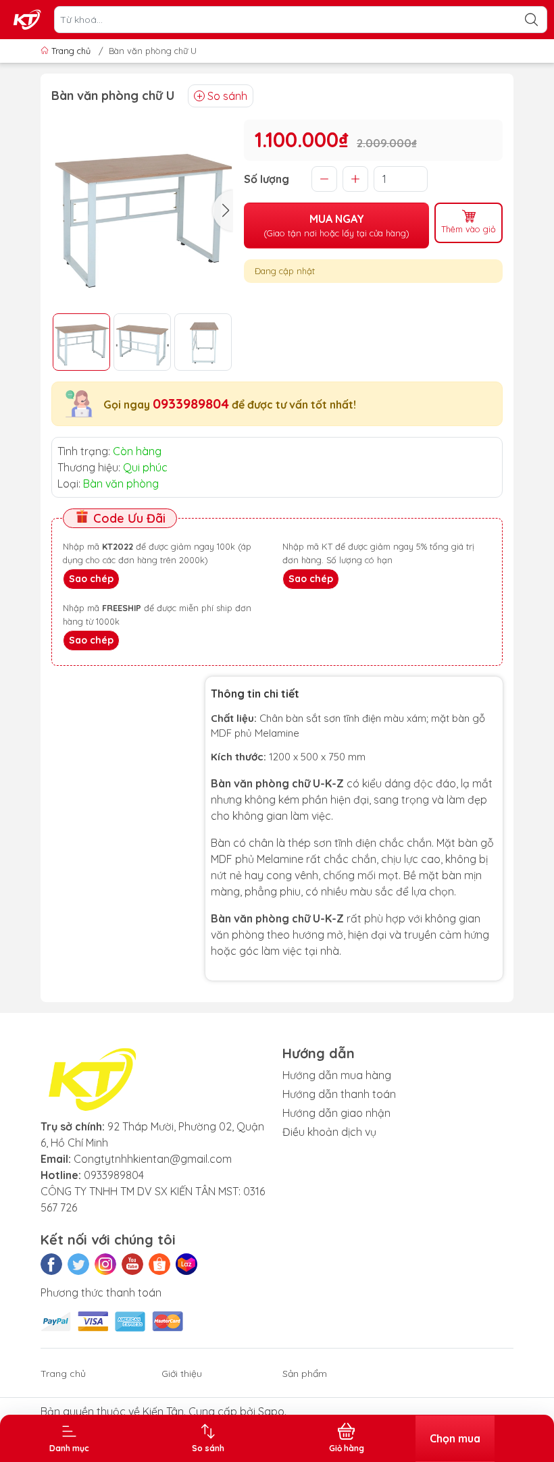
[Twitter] (78, 1264)
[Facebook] (51, 1264)
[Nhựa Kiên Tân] (28, 19)
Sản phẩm (304, 1373)
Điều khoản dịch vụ (329, 1132)
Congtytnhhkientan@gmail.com (153, 1159)
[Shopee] (159, 1264)
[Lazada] (186, 1264)
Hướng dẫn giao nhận (336, 1113)
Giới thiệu (181, 1373)
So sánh (227, 96)
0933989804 (191, 403)
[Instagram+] (105, 1264)
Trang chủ (71, 50)
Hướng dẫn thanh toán (339, 1094)
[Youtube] (132, 1264)
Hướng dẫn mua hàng (336, 1075)
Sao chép (91, 579)
